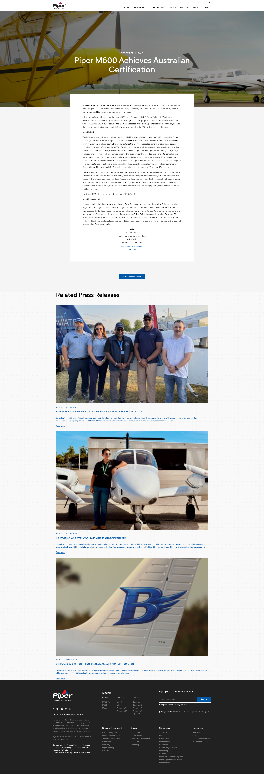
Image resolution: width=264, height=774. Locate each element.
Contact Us (57, 745)
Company (172, 7)
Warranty (106, 745)
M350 (104, 708)
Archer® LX (121, 708)
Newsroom (163, 745)
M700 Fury (106, 702)
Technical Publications (111, 739)
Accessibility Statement (62, 750)
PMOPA (105, 751)
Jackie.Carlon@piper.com (132, 246)
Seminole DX (138, 705)
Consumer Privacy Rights (63, 748)
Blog (194, 736)
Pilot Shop (197, 7)
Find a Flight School (200, 742)
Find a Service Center (111, 736)
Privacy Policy (180, 704)
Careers (162, 754)
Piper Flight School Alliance (170, 760)
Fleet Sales (135, 733)
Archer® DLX (122, 711)
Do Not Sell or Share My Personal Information (71, 752)
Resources (184, 7)
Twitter (57, 709)
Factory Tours (164, 742)
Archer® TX (137, 708)
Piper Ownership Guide (201, 739)
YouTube (62, 709)
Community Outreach (168, 748)
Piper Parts (106, 742)
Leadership (163, 751)
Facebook (53, 709)
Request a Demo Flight (140, 739)
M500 (104, 705)
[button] (132, 276)
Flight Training (108, 748)
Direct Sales (164, 739)
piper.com (132, 249)
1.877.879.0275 (62, 740)
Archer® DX (137, 711)
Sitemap (86, 745)
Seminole (136, 702)
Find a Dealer (136, 736)
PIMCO (208, 7)
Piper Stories (164, 763)
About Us (163, 733)
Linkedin (70, 709)
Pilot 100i (136, 714)
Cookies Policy (84, 748)
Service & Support (141, 7)
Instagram (66, 709)
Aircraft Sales (158, 7)
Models (126, 7)
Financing (135, 742)
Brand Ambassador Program (171, 757)
